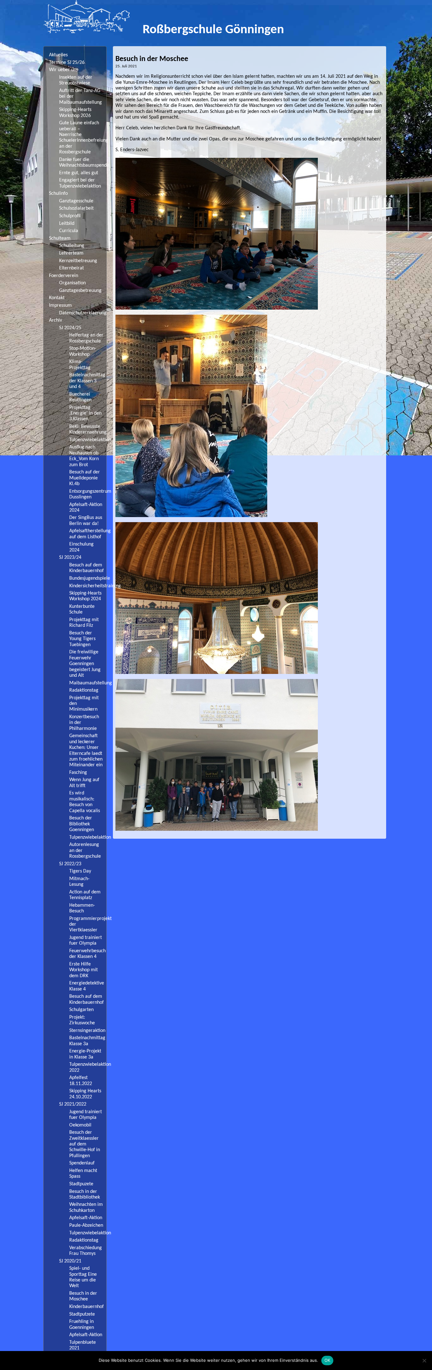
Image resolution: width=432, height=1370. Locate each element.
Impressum (60, 305)
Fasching (78, 772)
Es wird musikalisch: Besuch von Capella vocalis (84, 802)
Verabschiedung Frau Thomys (85, 1250)
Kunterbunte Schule (82, 609)
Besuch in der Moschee (83, 1296)
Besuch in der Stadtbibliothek (84, 1194)
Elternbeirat (71, 268)
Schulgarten (81, 1009)
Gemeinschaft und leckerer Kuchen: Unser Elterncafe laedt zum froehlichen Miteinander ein (85, 750)
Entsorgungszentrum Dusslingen (87, 494)
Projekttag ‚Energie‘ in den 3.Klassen (85, 413)
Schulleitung (71, 245)
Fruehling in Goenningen (81, 1324)
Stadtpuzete (81, 1184)
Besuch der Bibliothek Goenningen (81, 824)
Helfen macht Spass (83, 1173)
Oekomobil (80, 1125)
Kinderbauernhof (86, 1306)
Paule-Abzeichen (86, 1225)
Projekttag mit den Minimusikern (84, 703)
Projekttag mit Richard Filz (84, 622)
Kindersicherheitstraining (87, 586)
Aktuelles (58, 55)
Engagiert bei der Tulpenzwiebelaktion (80, 183)
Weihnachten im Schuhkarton (86, 1207)
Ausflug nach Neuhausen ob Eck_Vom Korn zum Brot (84, 456)
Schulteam (60, 238)
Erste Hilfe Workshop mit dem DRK (83, 970)
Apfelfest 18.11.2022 (80, 1080)
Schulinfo (58, 193)
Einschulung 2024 (81, 547)
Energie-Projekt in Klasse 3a (85, 1054)
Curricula (68, 230)
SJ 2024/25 (70, 327)
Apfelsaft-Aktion (85, 1217)
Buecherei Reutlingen (80, 397)
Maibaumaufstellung (87, 683)
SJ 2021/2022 (72, 1104)
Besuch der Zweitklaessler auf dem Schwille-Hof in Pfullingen (84, 1144)
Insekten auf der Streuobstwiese (75, 80)
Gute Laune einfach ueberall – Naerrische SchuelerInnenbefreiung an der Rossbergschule (82, 137)
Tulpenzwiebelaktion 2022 (87, 1067)
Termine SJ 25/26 (66, 62)
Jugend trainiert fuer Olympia (85, 940)
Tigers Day (80, 871)
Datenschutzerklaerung (82, 313)
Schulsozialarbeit (76, 208)
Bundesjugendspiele (87, 578)
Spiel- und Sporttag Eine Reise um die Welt (83, 1277)
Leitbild (66, 223)
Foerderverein (63, 275)
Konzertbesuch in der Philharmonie (84, 722)
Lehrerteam (71, 253)
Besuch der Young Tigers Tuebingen (82, 639)
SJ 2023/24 (70, 557)
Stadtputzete (82, 1314)
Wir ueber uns (63, 69)
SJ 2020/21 (70, 1261)
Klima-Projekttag (79, 364)
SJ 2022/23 (70, 864)
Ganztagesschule (76, 201)
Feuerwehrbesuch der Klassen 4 (87, 953)
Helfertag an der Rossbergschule (86, 338)
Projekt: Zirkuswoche (82, 1020)
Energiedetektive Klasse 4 (86, 986)
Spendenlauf (82, 1163)
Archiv (55, 320)
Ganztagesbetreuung (80, 290)
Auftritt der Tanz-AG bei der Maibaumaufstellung (80, 96)
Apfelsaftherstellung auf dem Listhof (87, 533)
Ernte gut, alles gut (78, 173)
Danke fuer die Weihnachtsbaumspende (82, 162)
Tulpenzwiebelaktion (87, 439)
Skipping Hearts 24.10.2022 (85, 1094)
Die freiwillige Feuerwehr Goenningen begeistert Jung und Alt (85, 664)
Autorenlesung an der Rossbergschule (85, 850)
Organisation (72, 283)
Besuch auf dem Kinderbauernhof (86, 568)
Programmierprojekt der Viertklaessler (87, 924)
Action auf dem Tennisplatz (85, 895)
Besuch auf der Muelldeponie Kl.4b (84, 478)
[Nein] (424, 1360)
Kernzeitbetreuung (78, 260)
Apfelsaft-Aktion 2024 (85, 507)
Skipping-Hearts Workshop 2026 (75, 112)
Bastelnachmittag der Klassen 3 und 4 (87, 381)
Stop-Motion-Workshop (82, 351)
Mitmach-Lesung (79, 881)
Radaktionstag (83, 690)
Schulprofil (70, 216)
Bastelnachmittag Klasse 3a (87, 1040)
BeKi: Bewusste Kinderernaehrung (87, 429)
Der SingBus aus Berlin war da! (85, 520)
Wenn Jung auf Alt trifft (84, 782)
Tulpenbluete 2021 (82, 1345)
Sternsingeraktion (87, 1030)
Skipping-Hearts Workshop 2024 (85, 596)
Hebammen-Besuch (82, 908)
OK (327, 1360)
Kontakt (57, 297)
